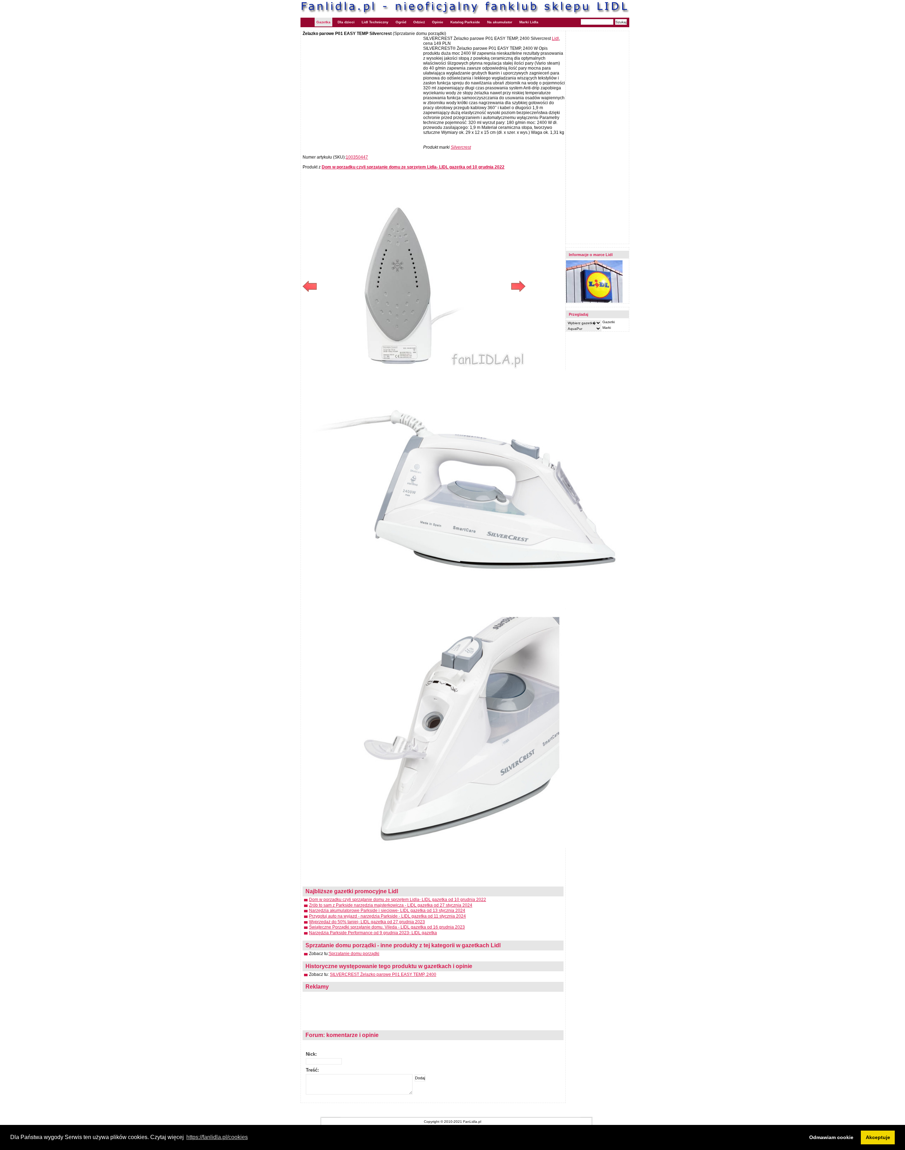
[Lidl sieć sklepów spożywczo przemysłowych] (594, 301)
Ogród (401, 22)
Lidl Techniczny (375, 22)
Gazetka (323, 22)
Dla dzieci (346, 22)
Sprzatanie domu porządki (354, 953)
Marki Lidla (528, 22)
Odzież (419, 22)
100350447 (357, 157)
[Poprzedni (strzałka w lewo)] (358, 286)
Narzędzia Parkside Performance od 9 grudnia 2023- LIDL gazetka (373, 932)
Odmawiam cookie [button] (831, 1137)
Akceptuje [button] (878, 1137)
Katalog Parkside (465, 22)
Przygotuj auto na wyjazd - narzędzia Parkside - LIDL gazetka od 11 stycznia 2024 (387, 916)
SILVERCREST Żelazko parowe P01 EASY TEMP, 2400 (383, 974)
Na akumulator (499, 22)
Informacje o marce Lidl (591, 255)
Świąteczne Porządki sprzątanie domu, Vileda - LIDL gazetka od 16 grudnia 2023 (387, 927)
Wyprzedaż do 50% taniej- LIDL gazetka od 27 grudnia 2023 (367, 921)
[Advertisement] (362, 87)
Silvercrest (461, 147)
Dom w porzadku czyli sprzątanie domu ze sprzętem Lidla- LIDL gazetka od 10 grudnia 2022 (397, 899)
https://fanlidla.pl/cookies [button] (217, 1137)
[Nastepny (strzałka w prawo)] (469, 286)
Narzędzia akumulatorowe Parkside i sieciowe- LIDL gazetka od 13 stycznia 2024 (387, 910)
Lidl (555, 38)
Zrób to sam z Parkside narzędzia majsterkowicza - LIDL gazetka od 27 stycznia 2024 (390, 905)
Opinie (437, 22)
